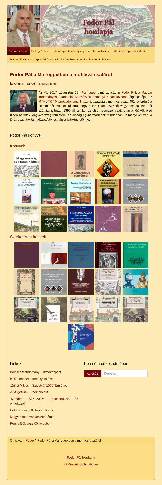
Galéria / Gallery (19, 59)
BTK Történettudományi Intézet (32, 379)
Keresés (92, 373)
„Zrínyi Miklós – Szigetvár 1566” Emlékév (38, 385)
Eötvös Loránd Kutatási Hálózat (32, 410)
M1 (45, 92)
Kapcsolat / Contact (46, 59)
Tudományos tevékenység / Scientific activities (80, 51)
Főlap (30, 440)
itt (68, 119)
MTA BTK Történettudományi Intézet (64, 101)
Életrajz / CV (38, 51)
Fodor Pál (129, 92)
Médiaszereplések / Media (130, 51)
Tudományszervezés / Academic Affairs (85, 59)
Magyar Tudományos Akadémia (32, 417)
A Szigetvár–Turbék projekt (29, 392)
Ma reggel (89, 92)
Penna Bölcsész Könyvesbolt (30, 423)
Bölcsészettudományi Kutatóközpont (35, 372)
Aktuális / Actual (18, 51)
